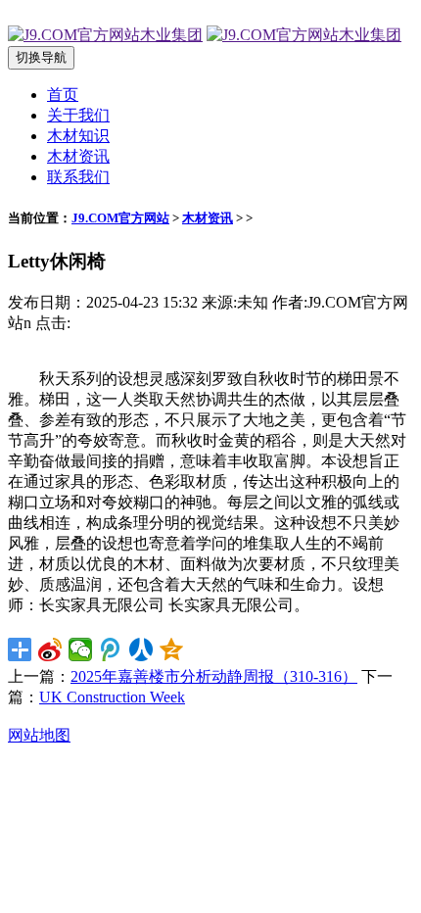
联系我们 (78, 176)
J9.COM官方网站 (120, 218)
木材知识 (78, 135)
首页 (62, 94)
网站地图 (39, 735)
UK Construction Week (112, 697)
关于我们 (78, 115)
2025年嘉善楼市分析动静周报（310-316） (213, 676)
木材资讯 (78, 156)
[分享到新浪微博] (50, 649)
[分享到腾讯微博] (111, 649)
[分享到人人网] (141, 649)
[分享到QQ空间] (172, 649)
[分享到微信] (81, 649)
